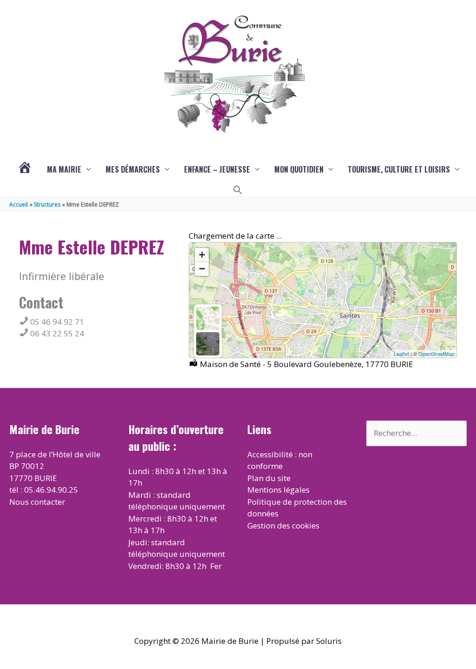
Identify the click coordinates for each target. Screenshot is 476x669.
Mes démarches (133, 169)
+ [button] (202, 255)
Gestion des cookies (283, 525)
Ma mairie (64, 169)
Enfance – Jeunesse (217, 169)
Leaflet (401, 353)
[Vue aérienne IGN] (207, 343)
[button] (238, 190)
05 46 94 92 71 (56, 321)
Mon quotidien (299, 169)
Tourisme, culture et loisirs (399, 169)
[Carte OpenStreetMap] (207, 318)
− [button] (202, 268)
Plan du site (269, 478)
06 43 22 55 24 (56, 333)
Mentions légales (278, 489)
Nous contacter (37, 501)
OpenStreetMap (436, 353)
